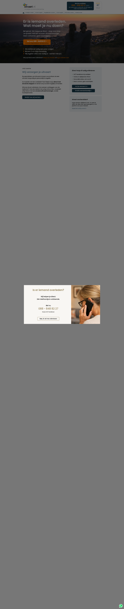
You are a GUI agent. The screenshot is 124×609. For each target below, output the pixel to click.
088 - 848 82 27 (48, 308)
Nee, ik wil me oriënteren (48, 319)
